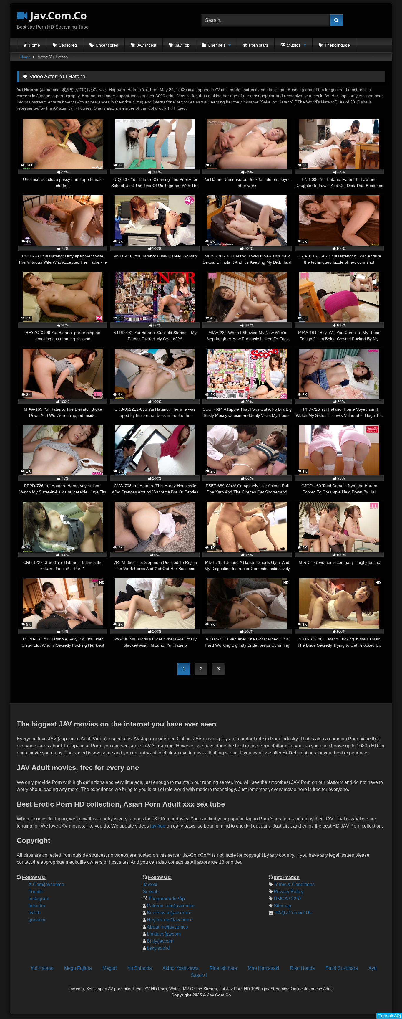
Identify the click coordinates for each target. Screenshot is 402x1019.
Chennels (216, 45)
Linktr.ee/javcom (164, 934)
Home (34, 45)
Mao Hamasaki (263, 968)
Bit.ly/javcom (160, 941)
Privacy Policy (288, 891)
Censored (68, 45)
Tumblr (36, 891)
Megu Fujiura (78, 968)
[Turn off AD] (389, 1015)
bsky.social (158, 948)
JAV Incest (146, 45)
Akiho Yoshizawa (180, 968)
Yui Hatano (42, 968)
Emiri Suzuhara (341, 968)
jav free (157, 825)
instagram (39, 898)
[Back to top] (392, 975)
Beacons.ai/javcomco (169, 912)
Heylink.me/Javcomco (170, 919)
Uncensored (107, 45)
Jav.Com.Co (57, 15)
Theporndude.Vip (166, 898)
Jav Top (182, 45)
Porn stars (258, 45)
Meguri (109, 968)
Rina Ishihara (223, 968)
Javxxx (150, 884)
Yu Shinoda (139, 968)
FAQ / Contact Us (293, 912)
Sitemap (282, 905)
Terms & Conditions (294, 884)
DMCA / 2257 (288, 898)
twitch (35, 912)
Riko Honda (302, 968)
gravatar (37, 919)
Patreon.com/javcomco (171, 905)
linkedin (37, 905)
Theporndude (337, 45)
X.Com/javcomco (46, 884)
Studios (293, 45)
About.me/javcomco (167, 926)
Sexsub (151, 891)
